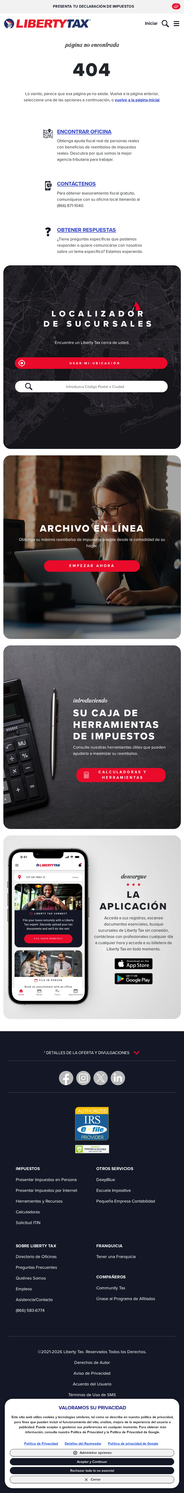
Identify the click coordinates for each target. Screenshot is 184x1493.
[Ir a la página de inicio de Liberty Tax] (47, 23)
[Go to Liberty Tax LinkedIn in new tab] (118, 1078)
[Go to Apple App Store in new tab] (133, 963)
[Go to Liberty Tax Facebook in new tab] (66, 1078)
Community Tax (110, 1288)
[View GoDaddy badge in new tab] (92, 1149)
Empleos (24, 1289)
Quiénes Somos (31, 1278)
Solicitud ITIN (28, 1223)
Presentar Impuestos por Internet (46, 1190)
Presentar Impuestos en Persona (46, 1179)
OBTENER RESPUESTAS (86, 230)
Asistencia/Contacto (34, 1299)
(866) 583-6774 (30, 1310)
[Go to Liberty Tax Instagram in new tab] (83, 1078)
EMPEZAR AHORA (92, 565)
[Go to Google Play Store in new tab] (133, 978)
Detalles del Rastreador (83, 1443)
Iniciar (151, 23)
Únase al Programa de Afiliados (125, 1299)
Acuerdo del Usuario (92, 1384)
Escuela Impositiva (113, 1190)
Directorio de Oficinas (36, 1256)
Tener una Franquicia (116, 1256)
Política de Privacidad (41, 1443)
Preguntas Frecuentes (36, 1267)
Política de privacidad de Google (133, 1443)
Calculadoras (28, 1212)
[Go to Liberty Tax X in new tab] (100, 1078)
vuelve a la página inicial (137, 100)
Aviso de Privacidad (92, 1373)
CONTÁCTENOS (76, 184)
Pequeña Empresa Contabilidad (125, 1201)
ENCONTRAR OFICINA (84, 132)
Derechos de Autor (92, 1362)
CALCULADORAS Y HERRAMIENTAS (122, 774)
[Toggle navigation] (176, 23)
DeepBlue (105, 1179)
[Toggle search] (165, 23)
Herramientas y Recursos (39, 1201)
